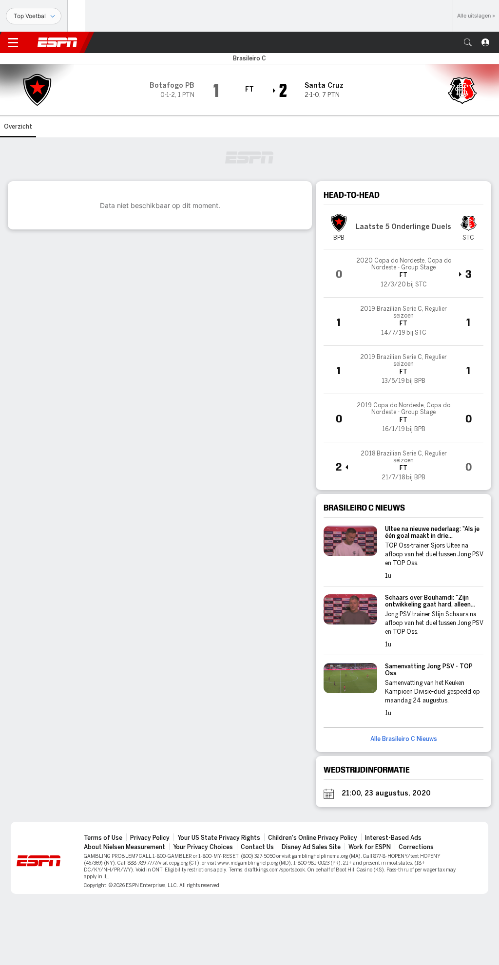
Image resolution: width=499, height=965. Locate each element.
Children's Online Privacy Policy (312, 837)
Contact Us (257, 847)
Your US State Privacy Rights (218, 837)
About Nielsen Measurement (124, 847)
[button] (468, 42)
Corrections (416, 847)
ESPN (57, 42)
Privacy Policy (150, 837)
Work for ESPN (369, 847)
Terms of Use (103, 837)
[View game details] (403, 273)
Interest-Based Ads (393, 837)
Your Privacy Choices (203, 847)
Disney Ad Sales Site (311, 847)
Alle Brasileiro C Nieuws (403, 739)
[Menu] (13, 42)
